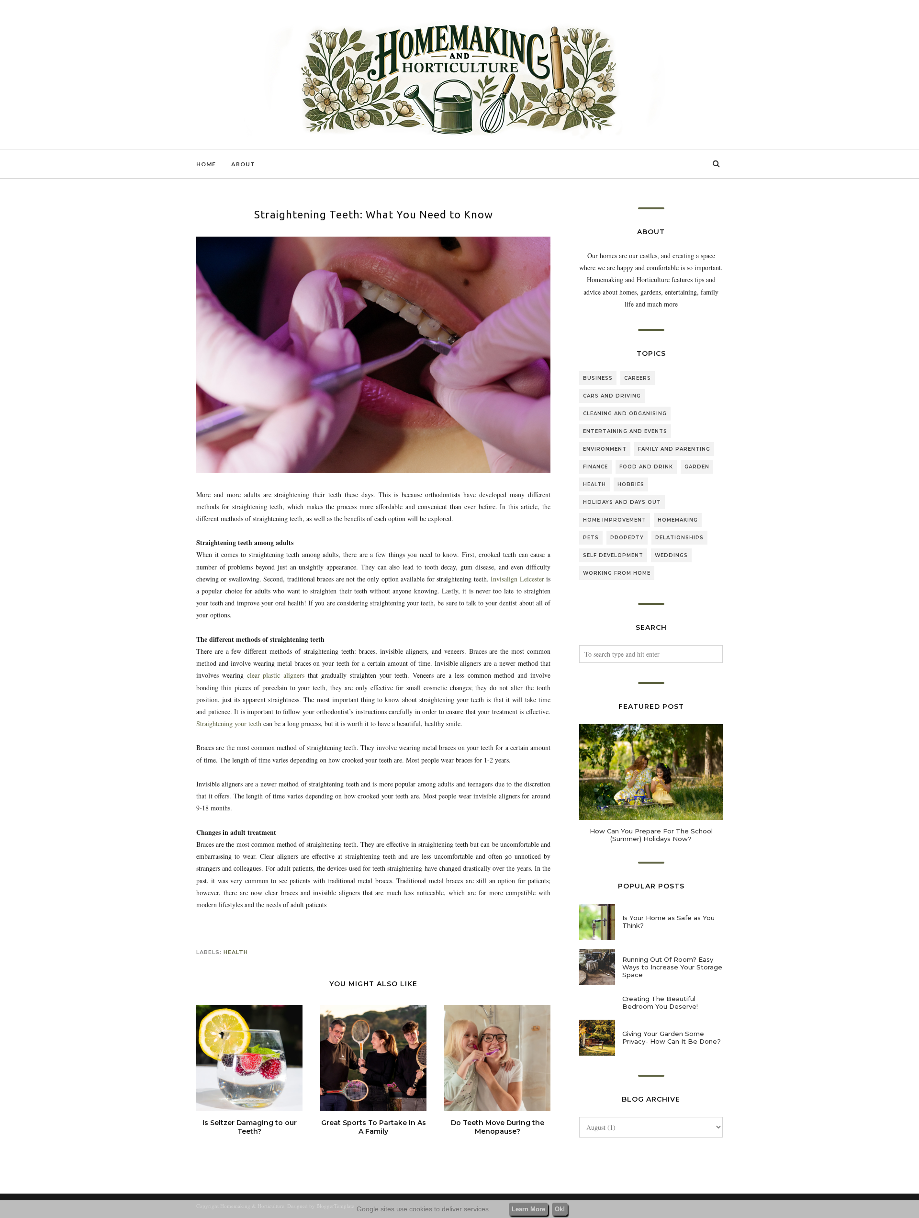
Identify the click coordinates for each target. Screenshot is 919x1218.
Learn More (528, 1209)
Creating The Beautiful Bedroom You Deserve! (660, 1002)
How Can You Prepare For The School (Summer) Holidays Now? (651, 834)
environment (605, 449)
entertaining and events (625, 431)
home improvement (614, 520)
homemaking (678, 520)
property (627, 538)
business (598, 378)
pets (591, 538)
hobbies (630, 484)
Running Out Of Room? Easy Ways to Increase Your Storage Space (672, 967)
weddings (671, 555)
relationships (679, 538)
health (236, 952)
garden (696, 467)
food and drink (646, 467)
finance (595, 467)
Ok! (560, 1209)
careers (637, 378)
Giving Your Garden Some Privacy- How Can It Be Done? (671, 1037)
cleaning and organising (625, 413)
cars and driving (612, 396)
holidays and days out (622, 502)
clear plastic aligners (274, 675)
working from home (616, 573)
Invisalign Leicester (518, 578)
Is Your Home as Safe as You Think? (668, 921)
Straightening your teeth (228, 723)
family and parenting (674, 449)
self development (613, 555)
